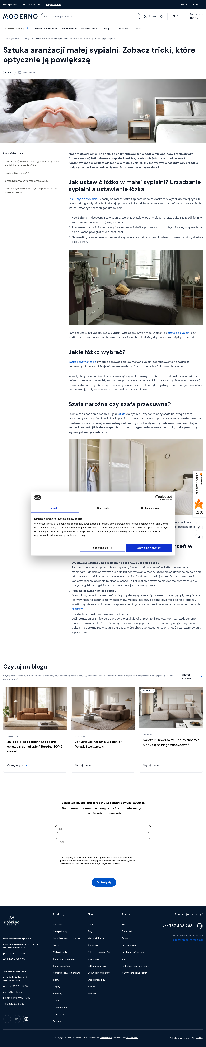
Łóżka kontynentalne (82, 362)
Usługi (125, 959)
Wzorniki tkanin (96, 938)
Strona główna (11, 38)
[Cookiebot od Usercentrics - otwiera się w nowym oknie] (158, 497)
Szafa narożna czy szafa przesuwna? (26, 181)
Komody (57, 993)
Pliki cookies (197, 1038)
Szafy (56, 979)
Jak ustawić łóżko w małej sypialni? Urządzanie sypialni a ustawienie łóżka (32, 163)
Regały (56, 986)
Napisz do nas (53, 4)
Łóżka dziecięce (61, 965)
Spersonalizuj (100, 547)
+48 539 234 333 (14, 1003)
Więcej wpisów (186, 676)
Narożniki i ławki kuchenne (66, 972)
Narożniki (57, 924)
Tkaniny (105, 28)
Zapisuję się (104, 882)
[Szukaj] (45, 16)
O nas (91, 924)
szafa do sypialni (179, 333)
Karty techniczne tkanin (134, 972)
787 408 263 (177, 925)
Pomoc (185, 4)
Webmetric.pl (106, 1037)
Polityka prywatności (99, 952)
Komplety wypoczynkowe (66, 938)
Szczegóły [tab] (103, 508)
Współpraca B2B (96, 979)
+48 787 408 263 (14, 959)
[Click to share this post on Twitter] (199, 537)
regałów (77, 609)
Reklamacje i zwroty (98, 965)
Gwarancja (93, 959)
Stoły (56, 1000)
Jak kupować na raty (133, 952)
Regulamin (93, 945)
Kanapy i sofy (60, 931)
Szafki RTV (58, 1014)
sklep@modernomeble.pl (188, 939)
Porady (9, 72)
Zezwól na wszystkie (149, 547)
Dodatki (57, 1021)
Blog (138, 28)
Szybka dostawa (123, 28)
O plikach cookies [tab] (151, 508)
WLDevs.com (132, 1037)
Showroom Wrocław (99, 972)
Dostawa (127, 938)
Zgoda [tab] (54, 508)
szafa (122, 414)
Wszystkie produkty (14, 28)
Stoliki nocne (60, 1007)
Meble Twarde (69, 28)
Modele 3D (93, 986)
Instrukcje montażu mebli (135, 965)
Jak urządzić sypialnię (83, 199)
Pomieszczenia (89, 28)
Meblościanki (60, 952)
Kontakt (198, 4)
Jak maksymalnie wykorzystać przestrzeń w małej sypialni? (31, 190)
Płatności (127, 931)
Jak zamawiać (129, 945)
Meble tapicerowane (46, 28)
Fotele (56, 945)
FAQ (124, 924)
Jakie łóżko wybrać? (17, 173)
